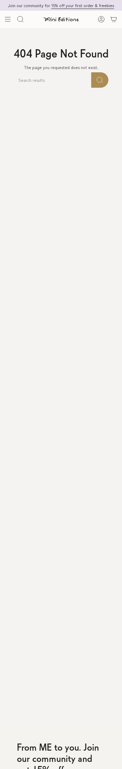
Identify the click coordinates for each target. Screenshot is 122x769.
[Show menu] (8, 19)
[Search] (99, 80)
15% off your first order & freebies (82, 5)
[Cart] (113, 19)
